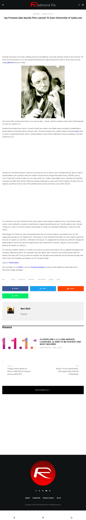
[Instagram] (43, 491)
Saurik (51, 279)
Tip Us (59, 498)
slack (77, 131)
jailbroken (10, 62)
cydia (13, 279)
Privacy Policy (48, 498)
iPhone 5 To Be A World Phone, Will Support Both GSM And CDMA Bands (67, 370)
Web (58, 279)
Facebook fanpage (37, 267)
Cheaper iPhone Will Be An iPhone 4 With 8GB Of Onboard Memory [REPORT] (18, 370)
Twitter (20, 267)
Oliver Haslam (45, 347)
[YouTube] (46, 491)
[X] (39, 491)
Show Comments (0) (42, 390)
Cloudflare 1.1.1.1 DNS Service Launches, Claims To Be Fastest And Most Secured (60, 341)
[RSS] (49, 491)
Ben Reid (36, 14)
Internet (31, 279)
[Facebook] (36, 491)
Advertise (36, 498)
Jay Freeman (41, 279)
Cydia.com (22, 279)
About (27, 498)
